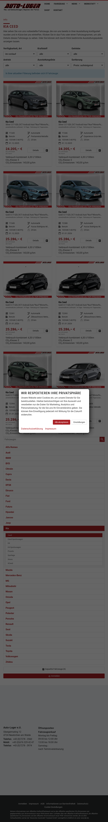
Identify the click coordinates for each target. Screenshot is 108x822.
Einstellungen (79, 422)
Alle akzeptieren (61, 422)
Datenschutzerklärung (32, 428)
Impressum (50, 428)
